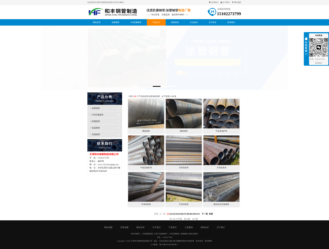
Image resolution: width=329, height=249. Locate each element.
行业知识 (194, 22)
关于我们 (226, 2)
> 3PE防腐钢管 (96, 115)
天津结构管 (146, 204)
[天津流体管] (184, 150)
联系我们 (214, 2)
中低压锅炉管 (221, 131)
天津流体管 (184, 168)
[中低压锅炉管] (221, 113)
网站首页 (97, 22)
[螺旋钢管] (146, 113)
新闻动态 (205, 227)
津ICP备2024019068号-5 (168, 245)
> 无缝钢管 (95, 134)
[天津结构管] (146, 187)
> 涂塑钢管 (95, 108)
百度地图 (124, 227)
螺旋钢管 (146, 131)
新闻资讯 (175, 22)
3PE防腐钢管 (135, 22)
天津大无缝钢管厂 (161, 234)
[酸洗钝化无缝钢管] (221, 187)
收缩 (306, 46)
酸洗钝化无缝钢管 (221, 204)
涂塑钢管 (115, 22)
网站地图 (237, 2)
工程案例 (189, 227)
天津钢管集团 (147, 234)
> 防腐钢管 (95, 121)
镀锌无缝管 (193, 234)
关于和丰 (212, 22)
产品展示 (172, 227)
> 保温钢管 (95, 128)
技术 (197, 241)
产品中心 (156, 22)
